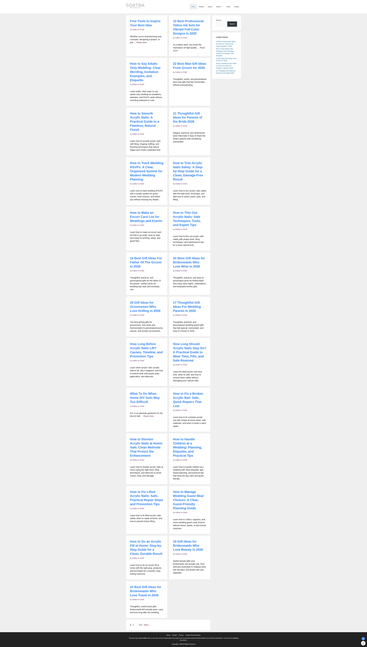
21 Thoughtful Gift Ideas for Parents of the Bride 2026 (187, 117)
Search (218, 20)
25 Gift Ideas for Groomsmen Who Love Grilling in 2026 (145, 307)
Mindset (201, 6)
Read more (141, 42)
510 (141, 625)
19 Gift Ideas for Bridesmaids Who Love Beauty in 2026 (188, 545)
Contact (236, 6)
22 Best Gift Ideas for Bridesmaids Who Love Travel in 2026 (145, 591)
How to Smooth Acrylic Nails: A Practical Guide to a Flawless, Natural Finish (144, 122)
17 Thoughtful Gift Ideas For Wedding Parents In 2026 (187, 307)
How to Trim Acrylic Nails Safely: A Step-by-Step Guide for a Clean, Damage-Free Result (188, 171)
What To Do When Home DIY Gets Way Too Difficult (145, 398)
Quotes (210, 6)
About (228, 6)
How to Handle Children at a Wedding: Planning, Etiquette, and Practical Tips (187, 447)
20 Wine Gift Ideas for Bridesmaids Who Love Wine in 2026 (189, 262)
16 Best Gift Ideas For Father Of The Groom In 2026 (146, 262)
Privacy (181, 635)
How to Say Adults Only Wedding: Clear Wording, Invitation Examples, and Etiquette (145, 72)
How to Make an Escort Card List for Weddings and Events (146, 217)
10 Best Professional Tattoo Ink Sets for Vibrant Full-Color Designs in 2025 (226, 44)
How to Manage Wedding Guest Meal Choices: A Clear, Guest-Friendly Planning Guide (188, 500)
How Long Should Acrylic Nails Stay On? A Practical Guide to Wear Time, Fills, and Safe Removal (189, 352)
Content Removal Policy (193, 635)
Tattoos (218, 6)
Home (193, 6)
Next (147, 625)
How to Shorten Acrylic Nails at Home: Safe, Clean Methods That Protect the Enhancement (146, 447)
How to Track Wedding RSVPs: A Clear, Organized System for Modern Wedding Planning (146, 171)
